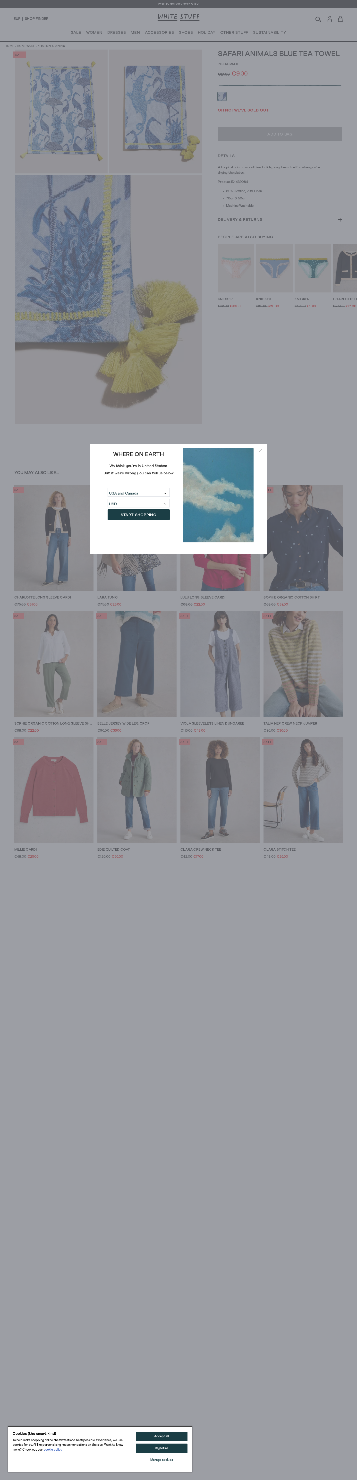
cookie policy (53, 1449)
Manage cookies (161, 1460)
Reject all (161, 1448)
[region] (100, 1449)
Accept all (161, 1436)
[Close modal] (260, 451)
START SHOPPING (138, 515)
